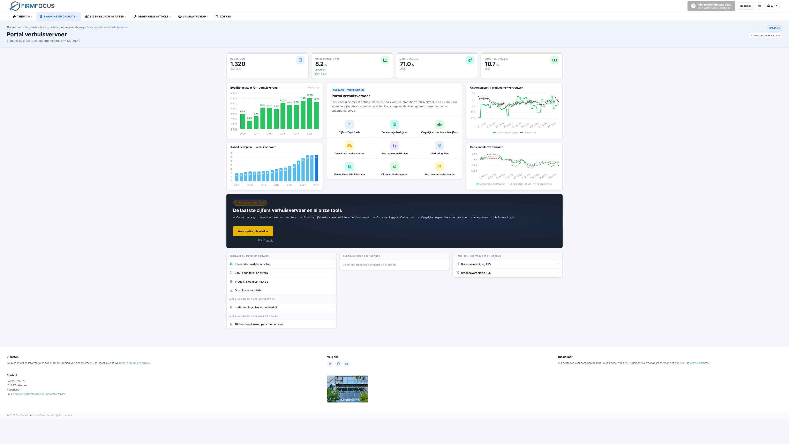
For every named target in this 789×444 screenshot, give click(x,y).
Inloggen (746, 5)
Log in (269, 240)
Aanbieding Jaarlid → (253, 231)
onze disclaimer (699, 362)
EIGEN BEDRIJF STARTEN (108, 16)
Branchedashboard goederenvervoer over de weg (54, 27)
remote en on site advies (134, 362)
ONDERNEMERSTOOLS (154, 16)
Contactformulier (54, 393)
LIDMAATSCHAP (195, 16)
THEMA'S (24, 16)
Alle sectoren (14, 27)
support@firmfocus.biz (29, 393)
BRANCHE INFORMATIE (61, 16)
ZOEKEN (225, 16)
